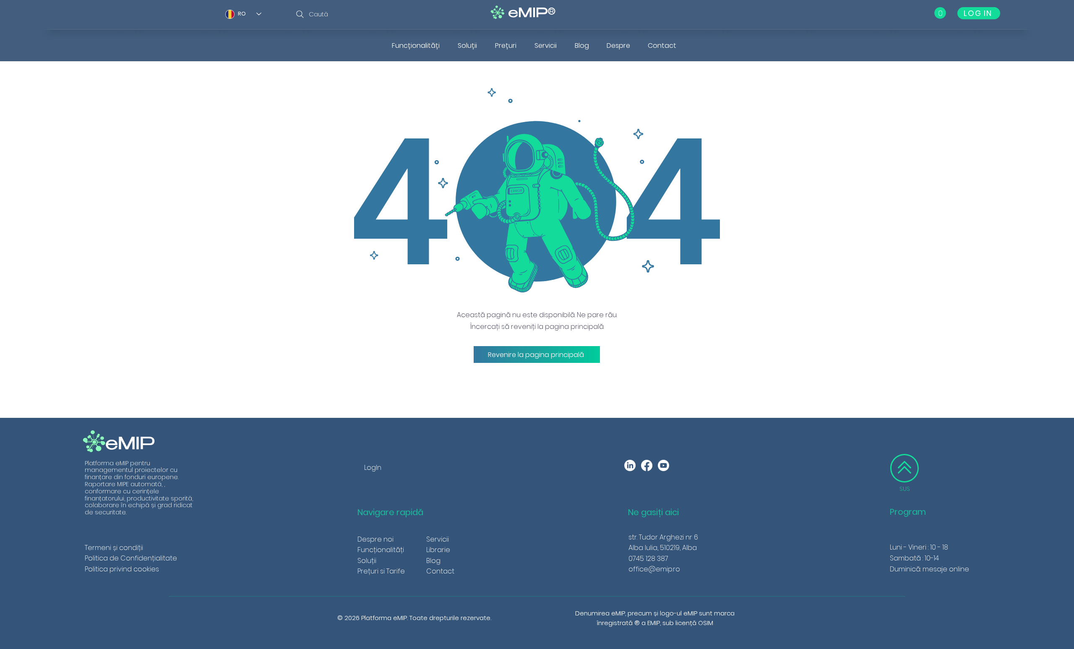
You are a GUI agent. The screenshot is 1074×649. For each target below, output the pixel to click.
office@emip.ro (654, 569)
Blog (433, 561)
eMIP (130, 445)
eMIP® (531, 14)
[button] (940, 13)
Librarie (438, 550)
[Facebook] (646, 465)
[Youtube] (663, 465)
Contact (440, 571)
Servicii (437, 539)
